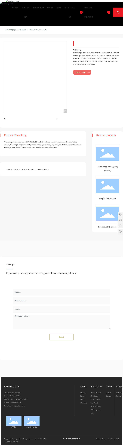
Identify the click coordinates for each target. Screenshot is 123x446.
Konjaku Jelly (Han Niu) (107, 227)
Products (22, 30)
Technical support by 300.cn (105, 439)
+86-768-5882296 (88, 12)
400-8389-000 (16, 402)
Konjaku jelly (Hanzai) (107, 199)
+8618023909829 (21, 399)
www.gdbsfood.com (18, 406)
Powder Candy (35, 30)
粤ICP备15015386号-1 (71, 439)
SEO (117, 439)
